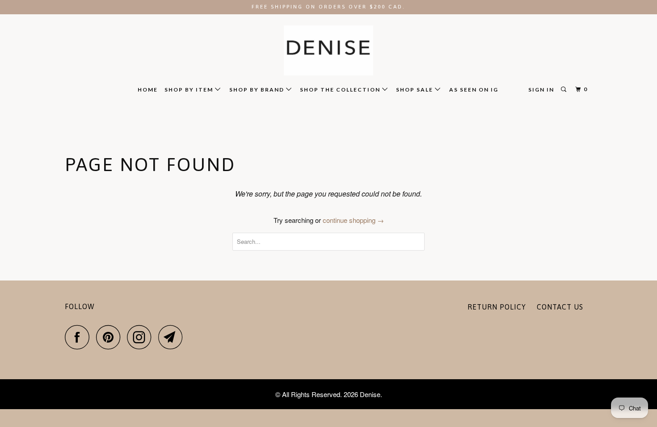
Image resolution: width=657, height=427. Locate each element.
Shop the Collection (341, 89)
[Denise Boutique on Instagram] (141, 337)
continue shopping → (353, 220)
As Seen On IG (473, 89)
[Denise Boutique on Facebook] (79, 337)
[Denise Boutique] (328, 50)
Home (148, 89)
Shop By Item (189, 89)
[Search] (564, 89)
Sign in (541, 89)
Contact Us (560, 307)
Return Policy (496, 307)
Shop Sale (415, 89)
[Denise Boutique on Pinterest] (110, 337)
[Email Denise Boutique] (173, 337)
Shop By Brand (257, 89)
